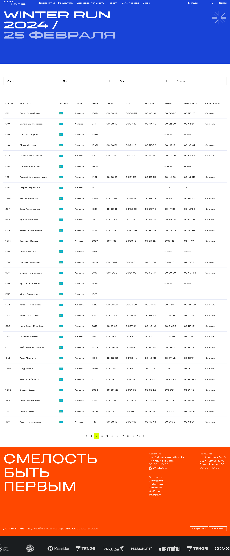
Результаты (65, 3)
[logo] (14, 3)
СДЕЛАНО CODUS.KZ (72, 528)
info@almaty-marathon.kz (166, 457)
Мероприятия (46, 3)
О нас (146, 3)
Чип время (190, 103)
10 (138, 436)
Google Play (199, 529)
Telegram (155, 494)
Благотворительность (90, 3)
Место (9, 103)
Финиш (168, 103)
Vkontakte (156, 480)
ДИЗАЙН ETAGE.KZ (44, 528)
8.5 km (149, 103)
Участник (25, 103)
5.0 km (130, 103)
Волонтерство (130, 3)
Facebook (155, 487)
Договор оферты (16, 528)
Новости (113, 3)
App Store (218, 529)
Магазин (193, 3)
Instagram (156, 484)
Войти (223, 3)
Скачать (210, 113)
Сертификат (212, 103)
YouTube (154, 491)
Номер (95, 103)
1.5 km (110, 103)
